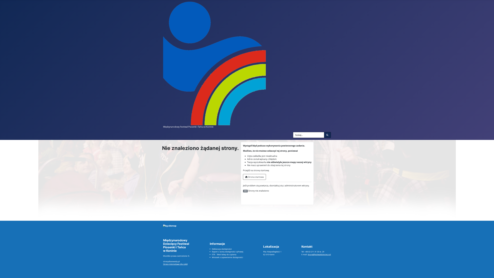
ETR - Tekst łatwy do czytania (224, 254)
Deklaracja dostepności (222, 249)
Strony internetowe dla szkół (175, 264)
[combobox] (308, 135)
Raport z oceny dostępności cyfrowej (227, 251)
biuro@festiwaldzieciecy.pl (319, 254)
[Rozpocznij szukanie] (327, 135)
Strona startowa (256, 177)
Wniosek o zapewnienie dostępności (227, 257)
